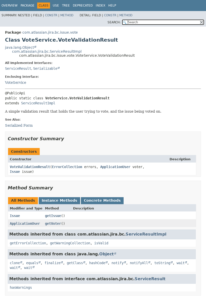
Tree (66, 5)
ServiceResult (18, 68)
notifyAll (139, 263)
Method (66, 15)
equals (32, 263)
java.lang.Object (19, 47)
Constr (51, 15)
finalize (52, 263)
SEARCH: (114, 22)
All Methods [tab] (23, 200)
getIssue (53, 216)
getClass (75, 263)
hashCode (97, 263)
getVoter (53, 223)
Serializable (45, 68)
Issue (15, 172)
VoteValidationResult (30, 167)
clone (15, 263)
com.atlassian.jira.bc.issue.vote (50, 32)
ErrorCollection (67, 167)
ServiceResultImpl (38, 103)
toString (162, 263)
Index (100, 5)
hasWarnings (21, 287)
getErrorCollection (28, 243)
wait (181, 263)
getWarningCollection (70, 243)
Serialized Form (19, 125)
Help (112, 5)
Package (27, 5)
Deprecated (83, 5)
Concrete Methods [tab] (102, 200)
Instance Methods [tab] (59, 200)
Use (56, 5)
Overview (10, 5)
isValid (101, 243)
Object (106, 254)
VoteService (15, 83)
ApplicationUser (115, 167)
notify (118, 263)
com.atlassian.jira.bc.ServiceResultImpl (47, 51)
